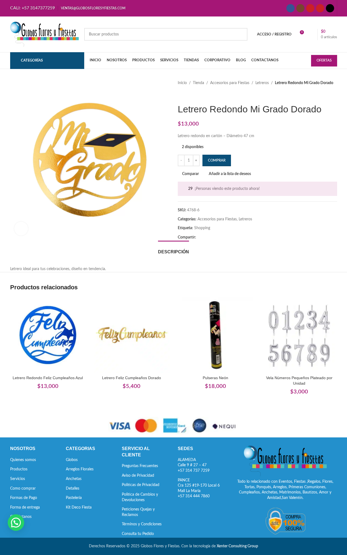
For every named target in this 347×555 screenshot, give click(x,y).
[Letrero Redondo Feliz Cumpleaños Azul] (48, 335)
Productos (18, 469)
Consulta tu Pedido (138, 534)
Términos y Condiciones (142, 524)
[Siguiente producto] (194, 94)
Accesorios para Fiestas (229, 83)
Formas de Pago (23, 498)
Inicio (182, 83)
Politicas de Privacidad (140, 485)
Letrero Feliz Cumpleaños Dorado (131, 378)
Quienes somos (23, 460)
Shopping (202, 228)
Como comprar (23, 488)
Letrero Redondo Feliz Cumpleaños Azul (48, 378)
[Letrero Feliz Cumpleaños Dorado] (132, 335)
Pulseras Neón (215, 378)
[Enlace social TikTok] (330, 8)
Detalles (72, 488)
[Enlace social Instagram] (300, 8)
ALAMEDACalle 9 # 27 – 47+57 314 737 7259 (194, 465)
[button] (16, 522)
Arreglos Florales (80, 469)
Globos (72, 460)
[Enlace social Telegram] (225, 237)
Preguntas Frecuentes (140, 466)
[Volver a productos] (187, 94)
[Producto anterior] (181, 94)
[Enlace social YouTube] (310, 8)
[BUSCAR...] (241, 34)
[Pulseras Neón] (215, 335)
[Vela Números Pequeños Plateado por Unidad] (299, 335)
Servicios (17, 479)
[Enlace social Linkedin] (219, 237)
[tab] (173, 249)
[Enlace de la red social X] (206, 237)
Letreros (262, 83)
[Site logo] (44, 34)
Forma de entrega (25, 507)
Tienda (198, 83)
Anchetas (73, 479)
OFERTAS (324, 60)
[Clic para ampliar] (21, 228)
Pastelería (74, 498)
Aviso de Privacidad (138, 476)
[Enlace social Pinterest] (320, 8)
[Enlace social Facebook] (290, 8)
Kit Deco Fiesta (79, 507)
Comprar (216, 160)
